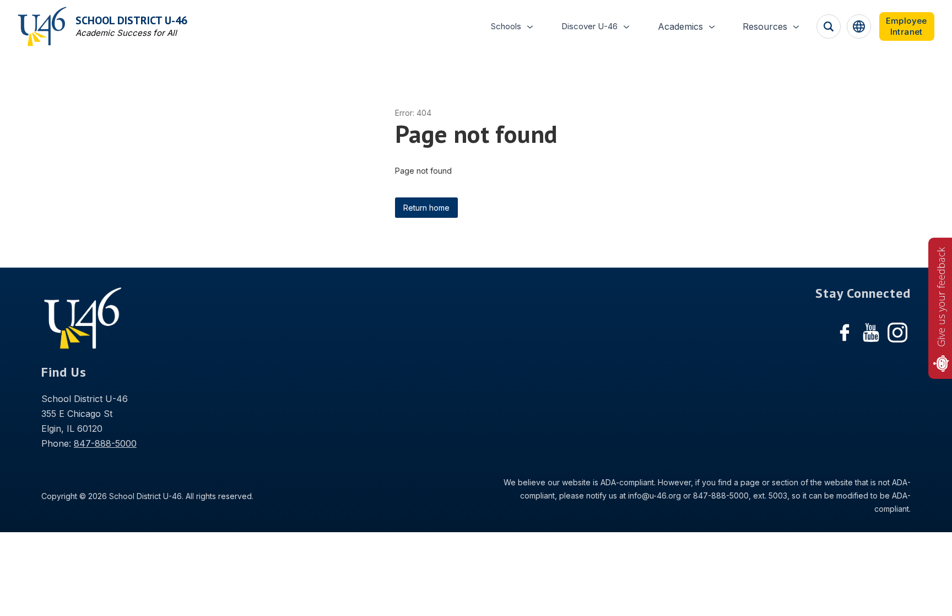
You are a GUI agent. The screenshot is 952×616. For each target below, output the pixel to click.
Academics (680, 26)
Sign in (906, 26)
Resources (765, 26)
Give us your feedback (941, 297)
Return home (426, 207)
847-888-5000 (105, 443)
